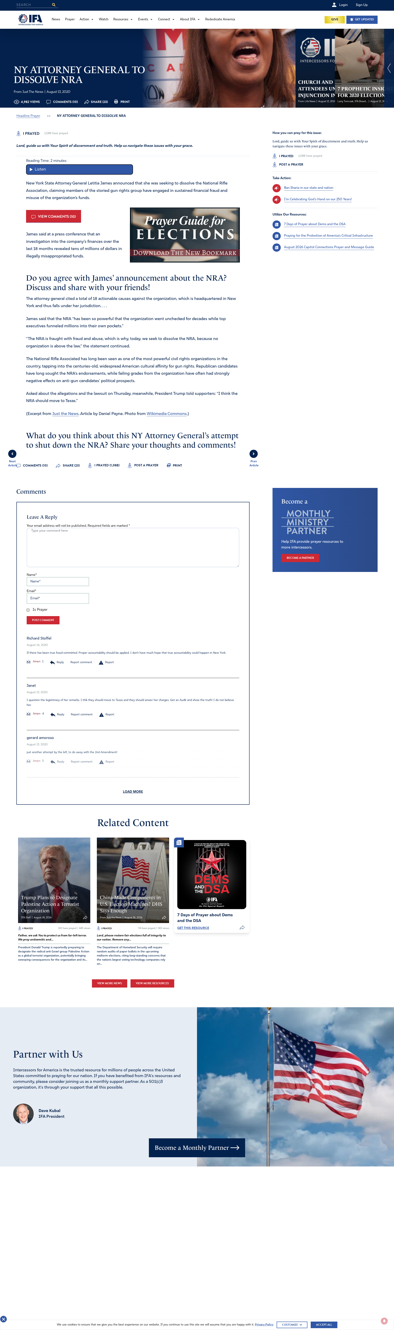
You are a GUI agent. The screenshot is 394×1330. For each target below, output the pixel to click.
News (56, 19)
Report (109, 662)
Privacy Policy (264, 1324)
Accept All (324, 1325)
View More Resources (152, 983)
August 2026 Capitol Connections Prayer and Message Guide (329, 247)
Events (143, 19)
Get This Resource (193, 927)
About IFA (187, 19)
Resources (120, 19)
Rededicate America (220, 19)
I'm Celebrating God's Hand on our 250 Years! (318, 199)
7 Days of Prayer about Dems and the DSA (315, 224)
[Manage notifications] (384, 1321)
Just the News (65, 414)
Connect (164, 19)
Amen (36, 661)
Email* (31, 591)
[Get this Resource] (211, 874)
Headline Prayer (28, 116)
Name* (32, 575)
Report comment (81, 662)
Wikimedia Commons (167, 414)
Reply (60, 662)
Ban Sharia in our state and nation (308, 188)
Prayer (70, 19)
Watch (103, 19)
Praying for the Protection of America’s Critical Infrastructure (328, 235)
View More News (109, 983)
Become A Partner (300, 558)
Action (84, 19)
